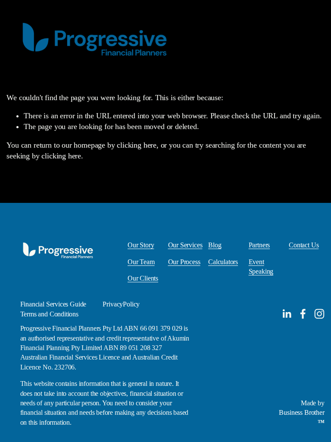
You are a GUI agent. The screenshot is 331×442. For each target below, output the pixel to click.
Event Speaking (261, 266)
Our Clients (143, 278)
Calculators (223, 261)
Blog (214, 245)
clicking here (136, 145)
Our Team (141, 261)
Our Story (141, 245)
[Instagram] (319, 314)
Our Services (185, 245)
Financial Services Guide (53, 304)
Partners (259, 245)
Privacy (113, 304)
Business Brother (301, 412)
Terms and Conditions (49, 314)
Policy (131, 304)
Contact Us (304, 245)
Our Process (184, 261)
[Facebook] (303, 314)
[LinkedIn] (286, 314)
